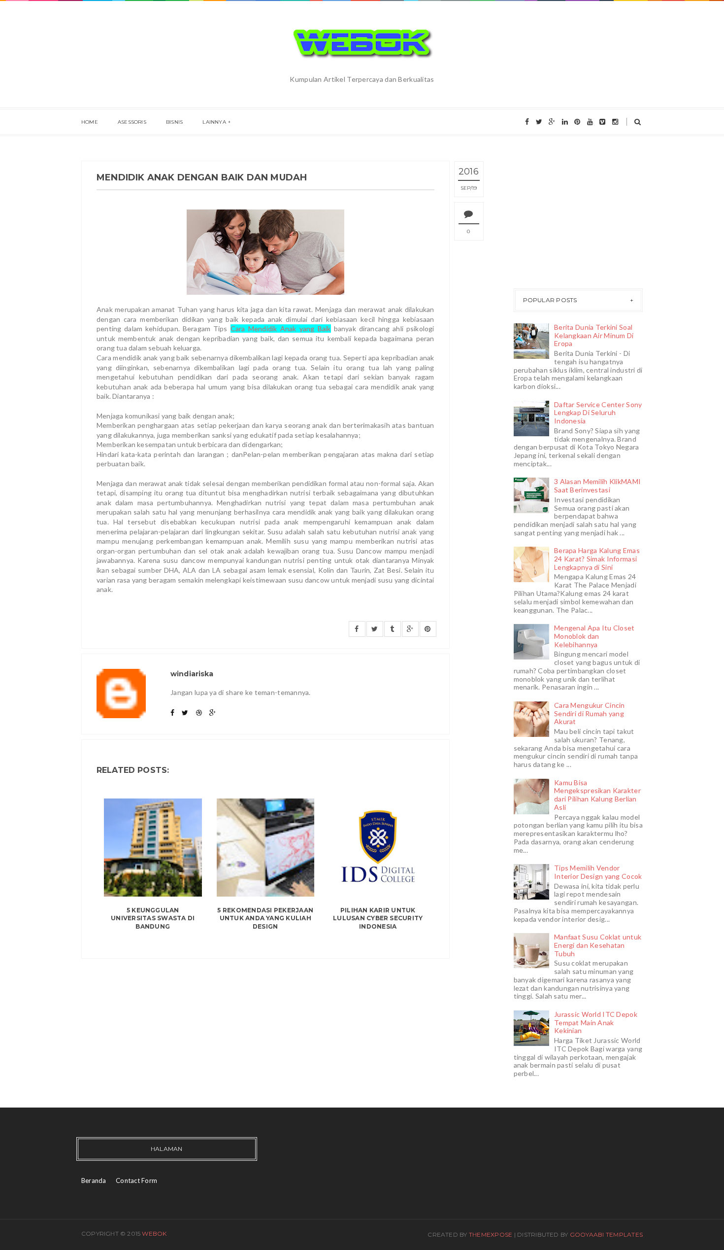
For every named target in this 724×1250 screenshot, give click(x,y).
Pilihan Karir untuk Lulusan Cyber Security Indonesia (378, 918)
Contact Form (136, 1180)
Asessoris (132, 122)
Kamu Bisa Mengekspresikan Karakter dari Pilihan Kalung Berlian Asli (597, 794)
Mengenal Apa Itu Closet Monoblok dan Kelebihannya (594, 636)
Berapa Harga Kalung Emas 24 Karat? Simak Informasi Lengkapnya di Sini (597, 558)
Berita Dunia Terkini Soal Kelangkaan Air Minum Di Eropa (593, 335)
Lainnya (214, 122)
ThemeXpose (490, 1234)
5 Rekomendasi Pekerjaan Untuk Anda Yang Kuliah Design (265, 918)
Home (89, 122)
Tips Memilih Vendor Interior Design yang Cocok (598, 872)
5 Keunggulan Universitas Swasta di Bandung (153, 918)
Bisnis (174, 122)
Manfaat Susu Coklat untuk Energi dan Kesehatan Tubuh (597, 945)
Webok (154, 1233)
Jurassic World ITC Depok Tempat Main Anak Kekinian (595, 1022)
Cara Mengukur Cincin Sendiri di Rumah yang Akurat (589, 713)
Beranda (93, 1180)
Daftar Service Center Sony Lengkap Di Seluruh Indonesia (598, 412)
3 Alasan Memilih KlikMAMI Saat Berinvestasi (597, 485)
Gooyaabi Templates (606, 1234)
